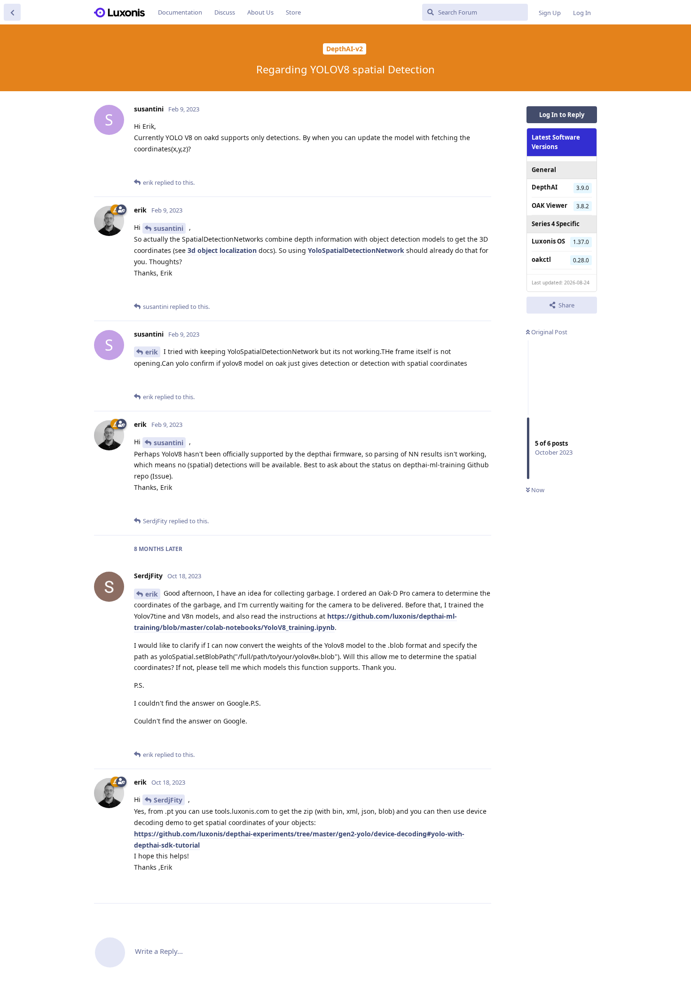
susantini (168, 228)
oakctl (541, 259)
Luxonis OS (548, 241)
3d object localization (222, 250)
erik (151, 351)
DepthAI (545, 187)
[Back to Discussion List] (12, 12)
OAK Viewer (549, 205)
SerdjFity (168, 799)
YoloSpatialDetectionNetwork (357, 250)
